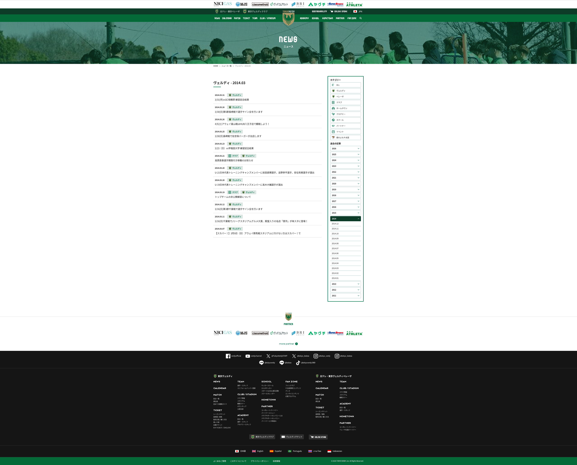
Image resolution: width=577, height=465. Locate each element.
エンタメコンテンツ (292, 393)
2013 (334, 284)
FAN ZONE (352, 18)
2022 (334, 172)
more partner (286, 344)
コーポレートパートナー (269, 410)
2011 (334, 295)
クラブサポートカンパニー (270, 418)
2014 (334, 218)
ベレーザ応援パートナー (348, 430)
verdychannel (256, 356)
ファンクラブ (290, 385)
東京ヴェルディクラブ (257, 11)
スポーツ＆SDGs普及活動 (270, 391)
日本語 (243, 451)
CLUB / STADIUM (268, 18)
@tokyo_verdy (324, 356)
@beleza (288, 362)
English (260, 451)
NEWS (217, 18)
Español (278, 451)
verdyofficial (236, 356)
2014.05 (335, 258)
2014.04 (335, 263)
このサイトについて (238, 461)
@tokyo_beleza (303, 356)
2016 (334, 207)
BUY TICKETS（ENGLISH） (222, 427)
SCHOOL (315, 18)
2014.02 (335, 273)
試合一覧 (216, 399)
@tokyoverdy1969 (308, 362)
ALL (338, 85)
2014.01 (335, 278)
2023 (334, 166)
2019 (334, 189)
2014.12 (335, 223)
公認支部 (240, 409)
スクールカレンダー (268, 393)
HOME (215, 66)
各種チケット (217, 425)
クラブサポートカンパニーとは (271, 415)
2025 (334, 154)
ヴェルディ (340, 90)
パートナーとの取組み (268, 421)
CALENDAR (227, 18)
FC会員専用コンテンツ (293, 388)
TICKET (246, 18)
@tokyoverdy (270, 362)
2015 (334, 213)
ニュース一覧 (227, 66)
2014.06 (335, 253)
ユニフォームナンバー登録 (246, 388)
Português (297, 451)
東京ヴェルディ (225, 376)
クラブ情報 (241, 398)
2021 (334, 177)
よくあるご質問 (219, 461)
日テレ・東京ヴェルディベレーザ (336, 376)
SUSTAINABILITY (319, 11)
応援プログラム (290, 396)
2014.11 (335, 228)
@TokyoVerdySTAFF (279, 356)
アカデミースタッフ (244, 424)
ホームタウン (341, 108)
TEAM (255, 18)
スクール (340, 120)
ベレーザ (340, 96)
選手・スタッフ (242, 385)
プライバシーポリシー (260, 461)
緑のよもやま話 (342, 137)
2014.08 (335, 243)
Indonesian (337, 451)
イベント (340, 131)
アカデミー (340, 114)
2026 (334, 148)
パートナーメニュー (268, 413)
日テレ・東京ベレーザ (230, 11)
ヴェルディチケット (294, 436)
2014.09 (335, 238)
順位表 (215, 401)
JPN (360, 11)
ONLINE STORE (340, 11)
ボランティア (241, 406)
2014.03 (335, 268)
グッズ (287, 391)
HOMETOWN (327, 18)
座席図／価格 (320, 414)
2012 (334, 289)
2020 (334, 183)
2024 (334, 160)
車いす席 (216, 422)
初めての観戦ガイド (220, 404)
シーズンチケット (219, 414)
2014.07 (335, 248)
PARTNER (340, 18)
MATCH (237, 18)
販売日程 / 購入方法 (220, 419)
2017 (334, 201)
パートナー (340, 125)
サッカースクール (267, 385)
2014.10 (335, 233)
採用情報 (276, 461)
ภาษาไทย (317, 451)
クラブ (339, 102)
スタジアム (241, 401)
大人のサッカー (266, 388)
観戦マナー (241, 403)
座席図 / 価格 (217, 417)
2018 (334, 195)
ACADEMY (304, 18)
